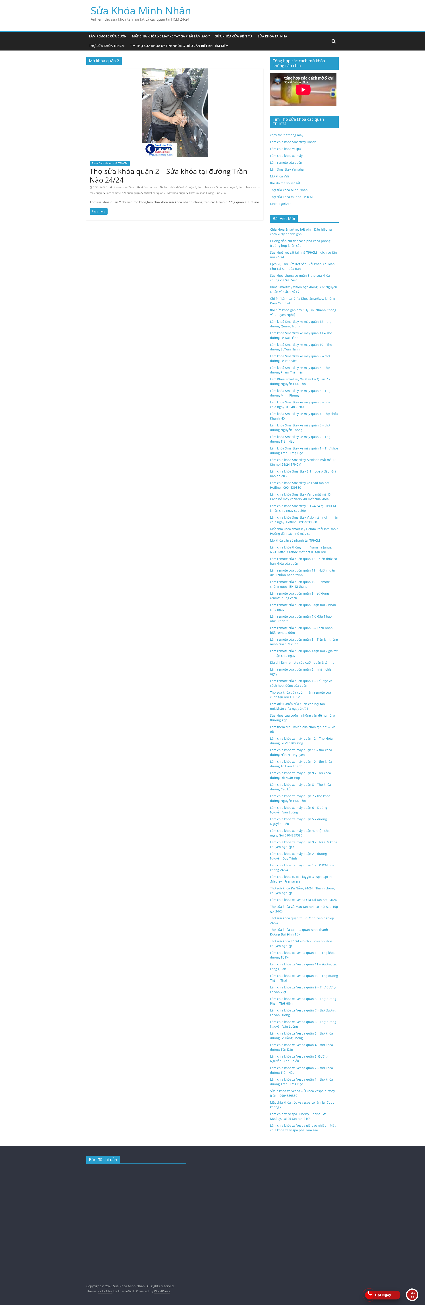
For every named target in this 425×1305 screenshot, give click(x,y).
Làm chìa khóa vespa (285, 149)
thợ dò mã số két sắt (285, 183)
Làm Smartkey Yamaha (287, 169)
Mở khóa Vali (279, 176)
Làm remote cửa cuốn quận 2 (124, 193)
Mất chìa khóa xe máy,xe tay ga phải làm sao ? (171, 36)
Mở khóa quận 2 (177, 193)
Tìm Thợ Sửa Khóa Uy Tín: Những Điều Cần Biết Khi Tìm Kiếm (179, 46)
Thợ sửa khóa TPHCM (107, 46)
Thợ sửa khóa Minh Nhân (289, 190)
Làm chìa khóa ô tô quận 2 (180, 187)
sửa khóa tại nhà (272, 36)
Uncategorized (281, 204)
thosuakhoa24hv (124, 187)
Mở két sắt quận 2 (155, 193)
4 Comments (149, 187)
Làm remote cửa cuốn (108, 36)
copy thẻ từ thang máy (286, 135)
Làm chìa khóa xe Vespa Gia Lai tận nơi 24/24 (303, 900)
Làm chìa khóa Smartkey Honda (293, 142)
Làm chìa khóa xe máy (286, 156)
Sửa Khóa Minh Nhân (141, 10)
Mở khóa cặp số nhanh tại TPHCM (295, 540)
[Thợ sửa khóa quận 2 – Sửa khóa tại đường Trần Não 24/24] (175, 71)
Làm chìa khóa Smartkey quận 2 (217, 187)
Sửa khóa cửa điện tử (233, 36)
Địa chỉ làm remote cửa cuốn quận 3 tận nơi (302, 662)
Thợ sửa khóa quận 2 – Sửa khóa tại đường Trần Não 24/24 (168, 175)
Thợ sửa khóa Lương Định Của (207, 193)
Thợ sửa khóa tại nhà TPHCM (110, 163)
